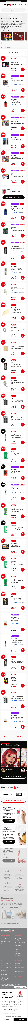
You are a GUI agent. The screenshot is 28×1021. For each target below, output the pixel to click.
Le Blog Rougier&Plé (18, 952)
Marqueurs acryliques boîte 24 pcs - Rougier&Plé (17, 158)
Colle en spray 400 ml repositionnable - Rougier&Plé (17, 209)
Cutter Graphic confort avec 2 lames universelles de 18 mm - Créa (17, 365)
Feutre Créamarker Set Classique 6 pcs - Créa (18, 418)
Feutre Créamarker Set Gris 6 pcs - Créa (17, 400)
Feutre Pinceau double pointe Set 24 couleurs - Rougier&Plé (17, 140)
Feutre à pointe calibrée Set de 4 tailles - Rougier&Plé (17, 269)
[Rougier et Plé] (7, 930)
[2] (15, 84)
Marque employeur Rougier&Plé (20, 972)
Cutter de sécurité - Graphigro (17, 581)
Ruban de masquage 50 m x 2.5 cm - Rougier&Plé (17, 289)
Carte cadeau (5, 938)
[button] (15, 5)
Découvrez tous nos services (10, 923)
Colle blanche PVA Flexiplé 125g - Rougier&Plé (17, 641)
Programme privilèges (18, 939)
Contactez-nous (5, 941)
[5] (19, 84)
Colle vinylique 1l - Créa (16, 489)
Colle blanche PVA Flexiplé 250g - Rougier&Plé (17, 718)
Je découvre (9, 860)
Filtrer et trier (15, 52)
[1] (14, 84)
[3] (16, 84)
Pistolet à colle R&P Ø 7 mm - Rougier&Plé (17, 472)
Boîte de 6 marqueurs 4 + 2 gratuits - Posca (16, 679)
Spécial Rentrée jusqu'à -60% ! (13, 1)
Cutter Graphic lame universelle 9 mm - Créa (17, 661)
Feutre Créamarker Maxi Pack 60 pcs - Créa (17, 81)
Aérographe (17, 34)
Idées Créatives (19, 956)
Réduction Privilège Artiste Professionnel (6, 969)
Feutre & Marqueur (5, 34)
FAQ (2, 944)
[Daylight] (20, 794)
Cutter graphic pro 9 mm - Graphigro (17, 528)
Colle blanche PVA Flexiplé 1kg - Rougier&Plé (17, 619)
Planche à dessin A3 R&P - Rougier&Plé (17, 347)
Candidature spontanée (18, 964)
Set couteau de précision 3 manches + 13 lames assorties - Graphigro (17, 229)
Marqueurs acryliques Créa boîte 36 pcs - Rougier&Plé (16, 546)
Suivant (19, 736)
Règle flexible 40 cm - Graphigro (17, 510)
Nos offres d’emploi (18, 977)
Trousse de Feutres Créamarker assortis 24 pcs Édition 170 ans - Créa (17, 175)
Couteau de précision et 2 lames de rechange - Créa (17, 247)
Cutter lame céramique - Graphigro (15, 454)
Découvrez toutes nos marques (13, 800)
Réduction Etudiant (20, 942)
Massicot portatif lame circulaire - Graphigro (16, 436)
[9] (19, 251)
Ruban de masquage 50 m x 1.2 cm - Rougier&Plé (17, 329)
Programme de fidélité (19, 948)
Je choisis (9, 820)
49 (14, 736)
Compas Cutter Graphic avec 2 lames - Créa (16, 599)
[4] (18, 84)
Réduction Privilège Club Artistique (6, 964)
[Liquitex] (7, 794)
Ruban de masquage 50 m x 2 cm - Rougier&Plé (17, 383)
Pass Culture (18, 945)
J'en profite (9, 841)
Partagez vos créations (13, 776)
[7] (18, 251)
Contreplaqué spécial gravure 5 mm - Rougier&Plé (17, 310)
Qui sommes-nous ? (20, 968)
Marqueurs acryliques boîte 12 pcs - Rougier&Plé (17, 122)
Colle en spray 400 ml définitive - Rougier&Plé (17, 101)
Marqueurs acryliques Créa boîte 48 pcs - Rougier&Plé (16, 63)
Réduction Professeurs (4, 973)
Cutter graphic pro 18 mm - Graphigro (17, 563)
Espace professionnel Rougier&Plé (5, 978)
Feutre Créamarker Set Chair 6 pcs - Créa (17, 697)
